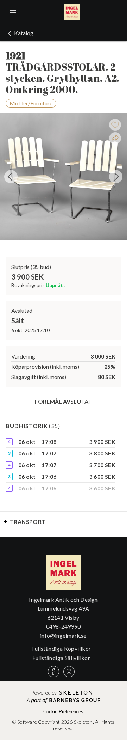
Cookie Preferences (63, 711)
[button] (19, 33)
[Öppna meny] (13, 12)
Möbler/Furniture (31, 103)
